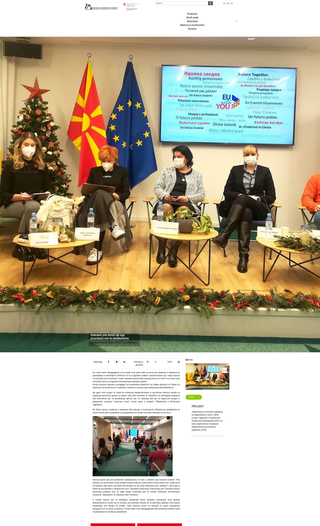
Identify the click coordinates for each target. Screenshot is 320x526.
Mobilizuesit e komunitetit (123, 343)
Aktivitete (192, 21)
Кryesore (192, 13)
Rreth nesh (192, 17)
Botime (192, 28)
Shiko (191, 397)
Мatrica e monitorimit (192, 25)
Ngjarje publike (99, 343)
